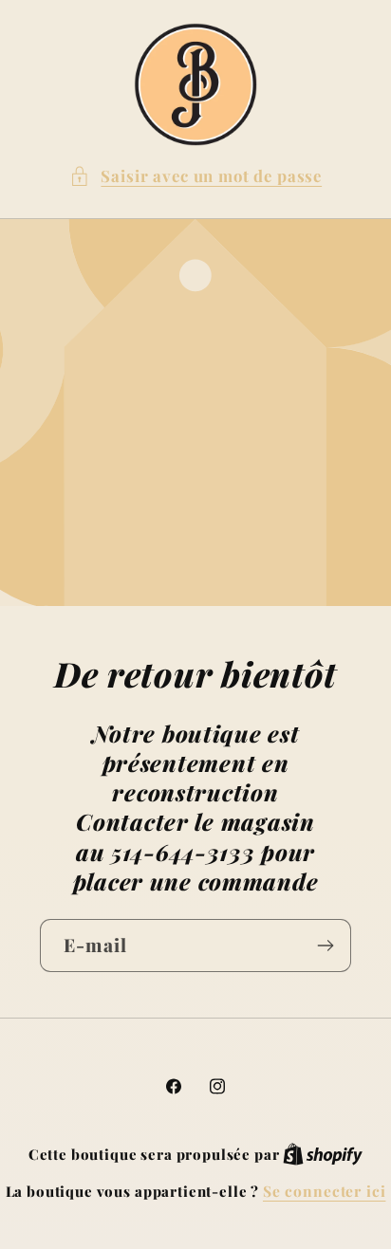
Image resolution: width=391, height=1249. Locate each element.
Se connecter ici (324, 1191)
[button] (195, 176)
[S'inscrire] (325, 945)
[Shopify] (323, 1154)
